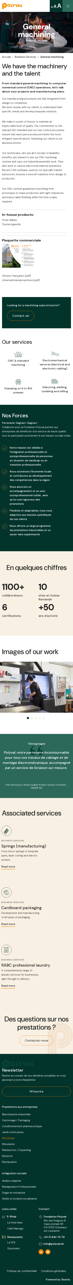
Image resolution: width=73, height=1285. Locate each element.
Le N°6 (11, 1242)
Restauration (9, 1162)
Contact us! (20, 316)
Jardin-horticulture (13, 1132)
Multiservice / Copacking (16, 1150)
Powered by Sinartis (58, 1279)
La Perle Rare (15, 1222)
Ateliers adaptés (11, 1181)
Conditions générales (53, 1271)
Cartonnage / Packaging (16, 1120)
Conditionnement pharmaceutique (22, 1126)
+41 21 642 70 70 (54, 1237)
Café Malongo (15, 1228)
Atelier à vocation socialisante (19, 1198)
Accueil (6, 57)
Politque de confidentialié (22, 1271)
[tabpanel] (36, 687)
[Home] (11, 6)
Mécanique (8, 1138)
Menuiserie (8, 1144)
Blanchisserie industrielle (16, 1114)
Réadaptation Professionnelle (19, 1186)
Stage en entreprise (13, 1192)
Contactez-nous (36, 1040)
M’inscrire (36, 1091)
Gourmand (13, 1248)
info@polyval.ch (53, 1244)
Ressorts (7, 1156)
